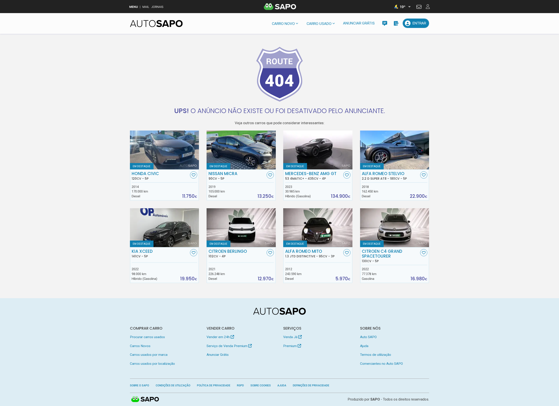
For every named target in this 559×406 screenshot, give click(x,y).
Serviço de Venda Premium (227, 346)
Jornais (157, 6)
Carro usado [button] (319, 23)
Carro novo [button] (283, 23)
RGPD (240, 385)
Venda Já (290, 337)
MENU (133, 6)
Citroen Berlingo (228, 253)
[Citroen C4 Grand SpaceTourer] (394, 227)
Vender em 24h (219, 337)
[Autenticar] (418, 7)
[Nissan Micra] (241, 150)
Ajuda (364, 346)
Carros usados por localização (152, 364)
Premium (290, 346)
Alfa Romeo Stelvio (384, 176)
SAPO (145, 399)
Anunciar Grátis (359, 23)
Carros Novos (140, 346)
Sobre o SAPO (139, 385)
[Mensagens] (384, 23)
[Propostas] (396, 23)
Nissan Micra (223, 176)
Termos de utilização (375, 355)
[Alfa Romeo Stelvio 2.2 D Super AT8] (394, 150)
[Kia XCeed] (164, 227)
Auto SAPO (368, 337)
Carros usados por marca (148, 355)
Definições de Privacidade (311, 385)
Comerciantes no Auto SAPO (381, 364)
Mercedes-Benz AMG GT (310, 176)
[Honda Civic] (164, 150)
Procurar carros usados (147, 337)
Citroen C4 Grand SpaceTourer (382, 256)
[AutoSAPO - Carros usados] (156, 23)
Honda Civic (145, 176)
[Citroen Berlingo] (241, 227)
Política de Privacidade (213, 385)
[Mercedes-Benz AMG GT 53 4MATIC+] (317, 150)
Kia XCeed (142, 253)
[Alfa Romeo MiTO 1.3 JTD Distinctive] (317, 227)
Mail (145, 6)
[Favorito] (193, 175)
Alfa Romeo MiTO (310, 253)
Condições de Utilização (173, 385)
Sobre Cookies (260, 385)
